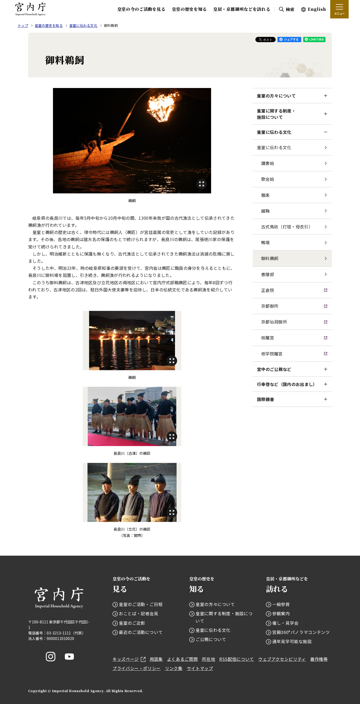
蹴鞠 (265, 211)
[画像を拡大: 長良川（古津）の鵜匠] (132, 416)
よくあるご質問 (182, 659)
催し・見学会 (285, 623)
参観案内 (281, 613)
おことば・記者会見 (138, 613)
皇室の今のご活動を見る (141, 9)
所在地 (208, 659)
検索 (290, 9)
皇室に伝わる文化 (274, 132)
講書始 (267, 163)
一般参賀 (281, 604)
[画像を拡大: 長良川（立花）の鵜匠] (132, 492)
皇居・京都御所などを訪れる (241, 9)
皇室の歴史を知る (189, 9)
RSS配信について (236, 659)
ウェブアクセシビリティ (282, 659)
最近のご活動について (141, 632)
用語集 (156, 659)
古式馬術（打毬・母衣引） (287, 226)
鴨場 (265, 242)
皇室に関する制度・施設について (276, 113)
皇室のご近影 (132, 623)
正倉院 (267, 290)
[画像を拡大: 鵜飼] (132, 140)
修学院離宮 (272, 353)
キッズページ (126, 659)
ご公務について (211, 639)
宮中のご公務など (274, 369)
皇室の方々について (276, 95)
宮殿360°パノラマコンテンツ (301, 632)
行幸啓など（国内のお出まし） (287, 384)
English (317, 9)
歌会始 (267, 179)
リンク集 (174, 668)
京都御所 (269, 306)
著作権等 (319, 659)
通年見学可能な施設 (292, 641)
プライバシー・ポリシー (137, 668)
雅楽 (265, 195)
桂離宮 (267, 337)
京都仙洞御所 (274, 322)
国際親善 (265, 399)
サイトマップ (200, 668)
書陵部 (267, 274)
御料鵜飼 (269, 258)
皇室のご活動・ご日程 (141, 604)
